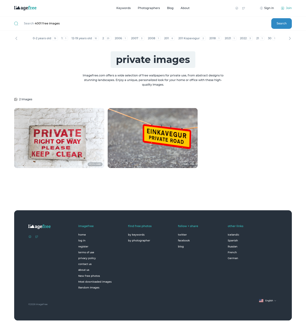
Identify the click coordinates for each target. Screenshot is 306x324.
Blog (170, 8)
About (185, 8)
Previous (16, 38)
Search (282, 23)
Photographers (149, 8)
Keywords (123, 8)
